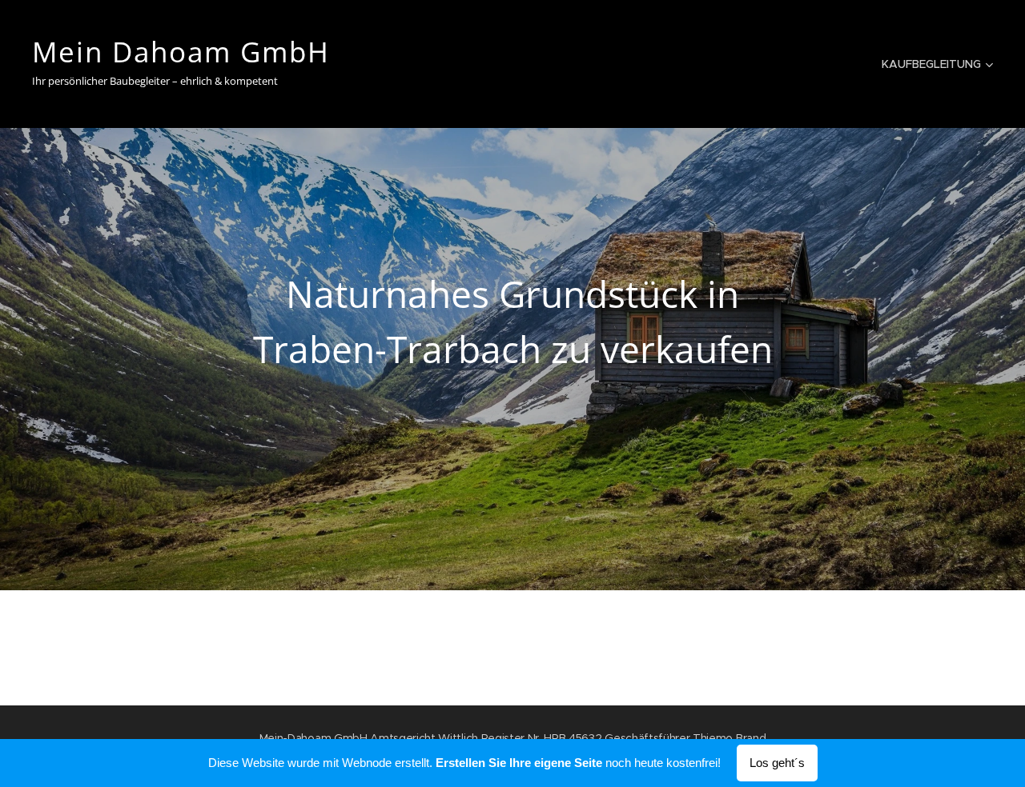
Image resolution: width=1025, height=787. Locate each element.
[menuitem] (935, 64)
